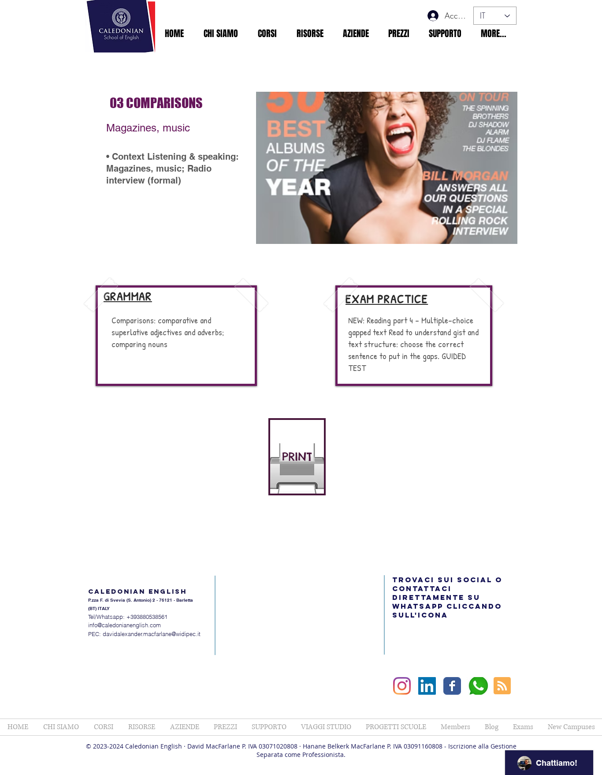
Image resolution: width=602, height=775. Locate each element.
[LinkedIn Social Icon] (427, 686)
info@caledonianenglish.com (124, 625)
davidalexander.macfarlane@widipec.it (152, 633)
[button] (220, 33)
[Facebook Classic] (452, 686)
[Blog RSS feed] (502, 686)
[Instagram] (402, 686)
